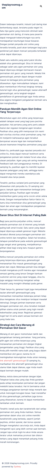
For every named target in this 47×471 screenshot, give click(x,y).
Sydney (17, 466)
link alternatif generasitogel (13, 360)
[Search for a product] (41, 6)
